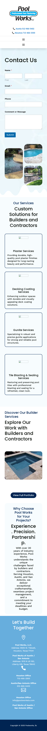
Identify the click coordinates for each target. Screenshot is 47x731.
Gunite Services (23, 330)
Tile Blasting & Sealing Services (23, 376)
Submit (10, 135)
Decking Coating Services (23, 290)
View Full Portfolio (23, 495)
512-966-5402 (23, 686)
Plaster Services (23, 251)
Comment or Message (15, 112)
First (7, 80)
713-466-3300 (23, 678)
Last (26, 80)
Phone (8, 99)
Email (8, 86)
